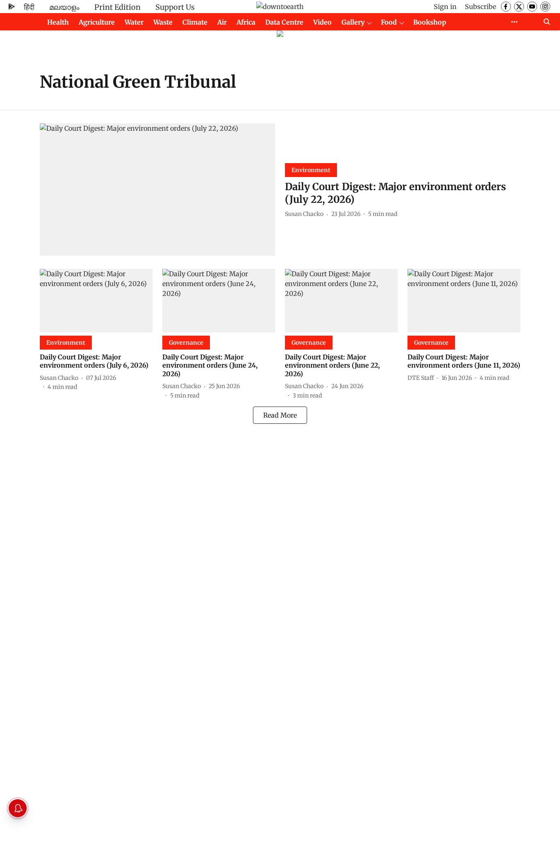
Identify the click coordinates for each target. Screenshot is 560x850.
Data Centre (284, 22)
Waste (163, 22)
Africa (246, 22)
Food (389, 22)
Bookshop (429, 22)
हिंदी (29, 7)
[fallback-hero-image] (157, 189)
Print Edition (117, 7)
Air (222, 22)
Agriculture (97, 22)
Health (58, 22)
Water (134, 22)
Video (322, 22)
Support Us (175, 7)
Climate (194, 22)
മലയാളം (64, 7)
